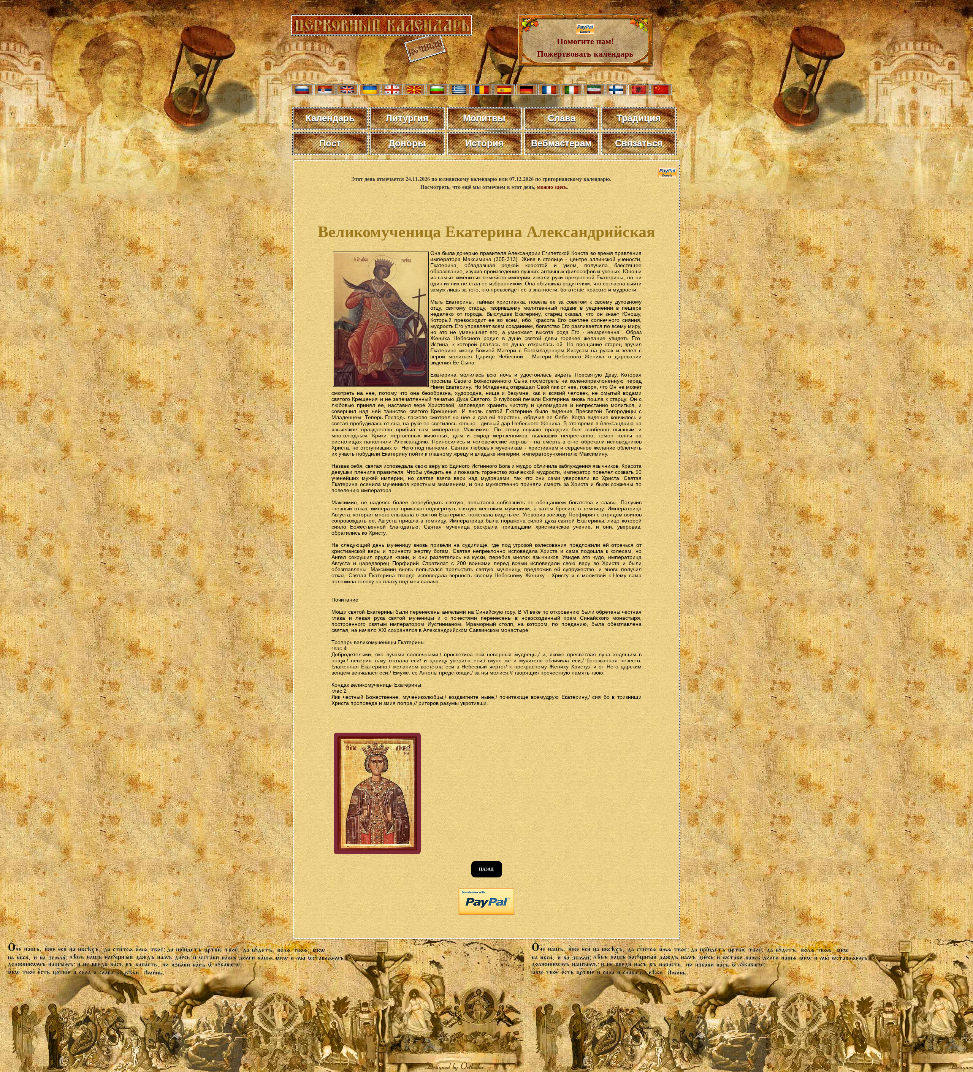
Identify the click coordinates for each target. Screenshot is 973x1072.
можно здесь (552, 187)
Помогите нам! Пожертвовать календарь (585, 47)
